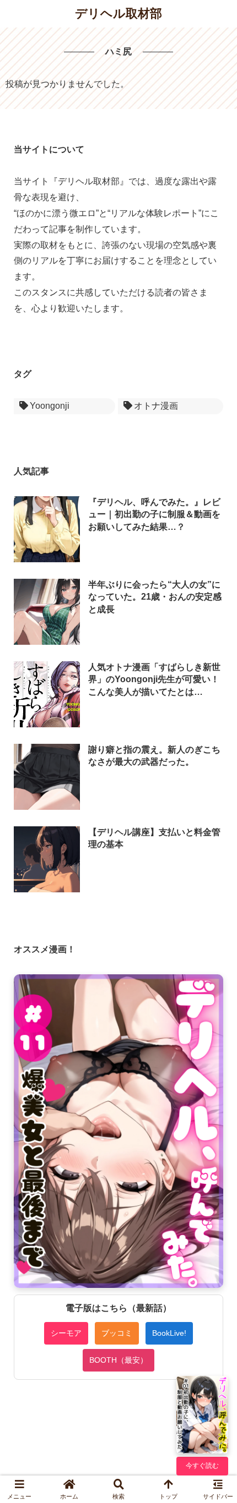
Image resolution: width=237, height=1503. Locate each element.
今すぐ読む (202, 1465)
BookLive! (169, 1333)
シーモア (66, 1333)
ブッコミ (116, 1333)
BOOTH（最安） (118, 1360)
